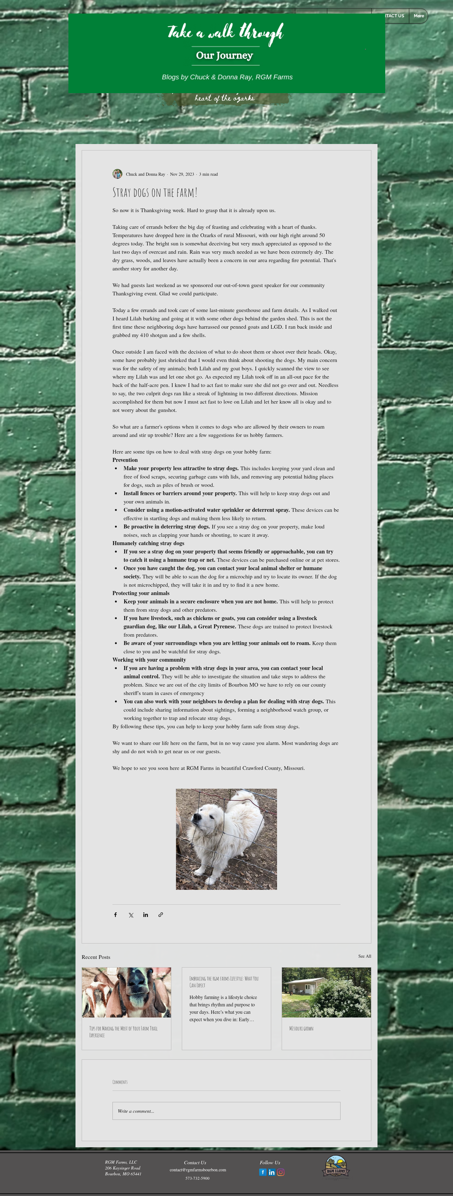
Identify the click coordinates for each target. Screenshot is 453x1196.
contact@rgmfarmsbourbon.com (198, 1170)
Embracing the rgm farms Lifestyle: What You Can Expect (224, 981)
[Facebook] (263, 1172)
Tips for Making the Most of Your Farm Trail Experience (123, 1031)
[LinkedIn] (271, 1172)
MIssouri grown (301, 1028)
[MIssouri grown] (326, 992)
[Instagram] (280, 1172)
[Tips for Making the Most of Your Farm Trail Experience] (126, 992)
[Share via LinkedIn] (146, 915)
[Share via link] (161, 915)
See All (364, 956)
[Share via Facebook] (115, 915)
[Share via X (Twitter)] (130, 915)
